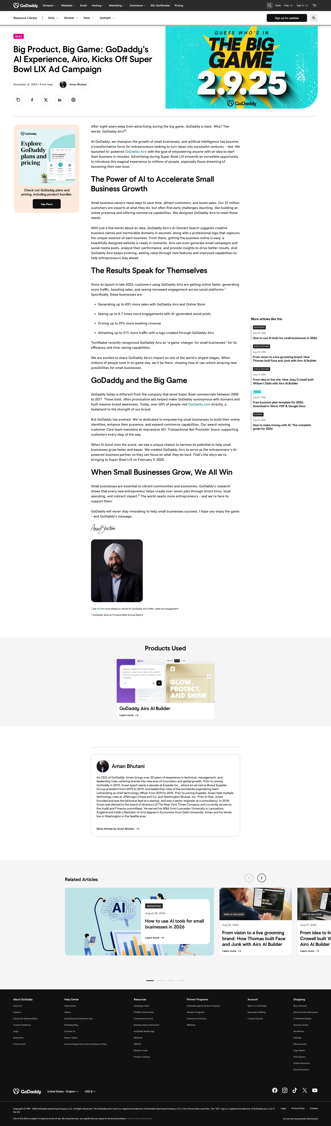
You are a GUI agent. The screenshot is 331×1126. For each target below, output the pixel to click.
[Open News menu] (92, 18)
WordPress (298, 1031)
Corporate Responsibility (25, 1018)
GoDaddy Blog (71, 1025)
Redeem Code (141, 1050)
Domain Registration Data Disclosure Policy (85, 1044)
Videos (67, 1012)
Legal (15, 1031)
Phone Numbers (301, 1069)
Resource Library (25, 18)
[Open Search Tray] (269, 5)
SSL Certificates (160, 5)
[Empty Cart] (314, 5)
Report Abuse (71, 1037)
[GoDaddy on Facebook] (275, 1092)
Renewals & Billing (256, 1012)
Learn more (152, 937)
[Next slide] (261, 878)
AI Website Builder (302, 1018)
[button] (150, 980)
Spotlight (105, 17)
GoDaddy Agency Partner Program (203, 1005)
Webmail (138, 1037)
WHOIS (137, 1044)
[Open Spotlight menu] (113, 18)
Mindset (69, 17)
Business (258, 414)
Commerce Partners (197, 1018)
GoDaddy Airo (136, 151)
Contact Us (69, 1031)
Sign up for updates (287, 18)
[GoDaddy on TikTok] (295, 1092)
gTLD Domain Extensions (305, 1012)
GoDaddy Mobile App (144, 1031)
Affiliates (191, 1025)
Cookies (314, 1108)
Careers (17, 1012)
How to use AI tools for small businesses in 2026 (174, 923)
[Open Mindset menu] (76, 18)
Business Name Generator (147, 1025)
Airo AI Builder (261, 346)
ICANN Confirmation (144, 1012)
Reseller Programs (196, 1012)
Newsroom (18, 1037)
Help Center (70, 1005)
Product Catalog (142, 1056)
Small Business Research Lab (78, 1018)
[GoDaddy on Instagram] (285, 1092)
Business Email (300, 1025)
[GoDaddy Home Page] (27, 1091)
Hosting (297, 1037)
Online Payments (301, 1063)
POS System (299, 1056)
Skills (51, 17)
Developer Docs (141, 1005)
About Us (17, 1005)
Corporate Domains (143, 1018)
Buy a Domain (300, 1005)
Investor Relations (22, 1025)
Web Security (299, 1044)
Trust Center (19, 1044)
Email (83, 5)
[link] (32, 100)
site (98, 608)
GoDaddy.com (199, 404)
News (87, 17)
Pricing (179, 5)
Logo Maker (299, 1050)
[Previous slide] (249, 878)
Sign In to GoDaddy (257, 1005)
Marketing (259, 327)
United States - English (61, 1091)
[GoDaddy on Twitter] (305, 1092)
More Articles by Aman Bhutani (115, 828)
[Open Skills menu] (57, 18)
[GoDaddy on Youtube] (315, 1092)
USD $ (88, 1091)
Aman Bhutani (78, 84)
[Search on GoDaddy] (314, 18)
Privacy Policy (298, 1108)
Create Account (255, 1018)
